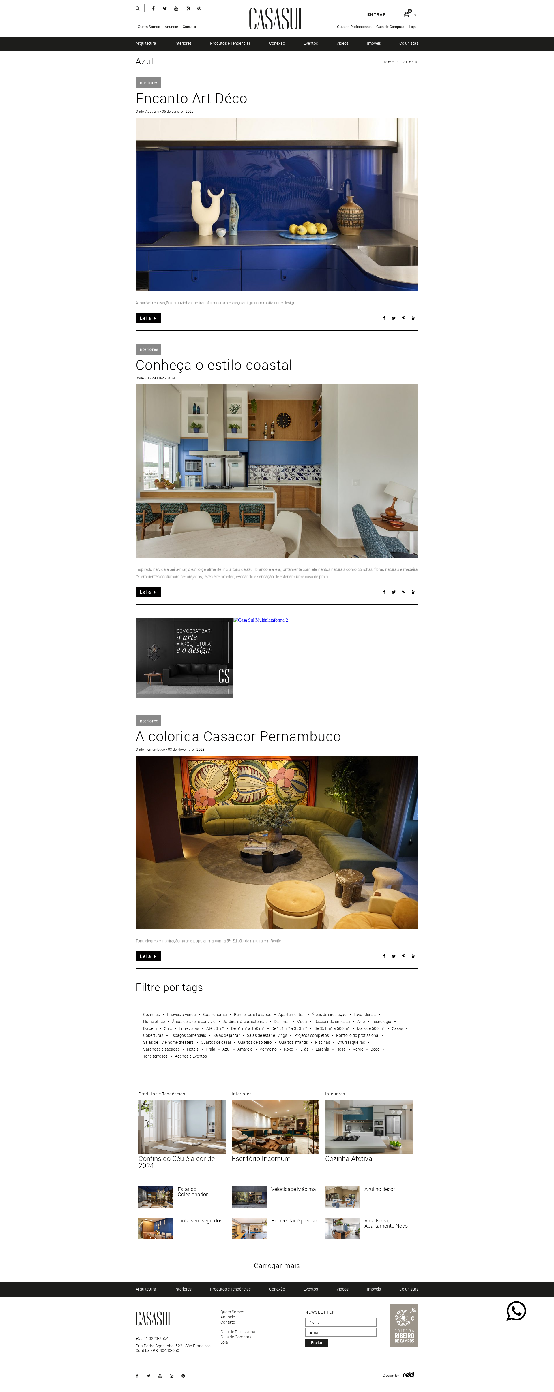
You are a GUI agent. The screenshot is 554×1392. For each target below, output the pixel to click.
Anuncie (171, 26)
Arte (361, 1021)
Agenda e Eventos (191, 1056)
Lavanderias (365, 1014)
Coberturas (153, 1035)
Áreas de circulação (329, 1014)
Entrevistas (189, 1028)
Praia (210, 1049)
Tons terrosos (155, 1056)
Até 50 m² (215, 1028)
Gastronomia (215, 1014)
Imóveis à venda (181, 1014)
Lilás (304, 1049)
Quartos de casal (216, 1042)
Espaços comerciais (188, 1035)
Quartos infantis (293, 1042)
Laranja (322, 1049)
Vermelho (268, 1049)
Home (388, 61)
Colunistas (408, 43)
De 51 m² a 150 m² (247, 1028)
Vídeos (342, 43)
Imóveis (374, 43)
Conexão (277, 43)
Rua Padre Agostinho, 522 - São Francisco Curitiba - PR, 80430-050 (173, 1348)
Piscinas (322, 1042)
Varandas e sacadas (161, 1049)
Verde (358, 1049)
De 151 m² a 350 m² (289, 1028)
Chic (168, 1028)
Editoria (409, 61)
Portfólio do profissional (357, 1035)
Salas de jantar (226, 1035)
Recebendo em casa (332, 1021)
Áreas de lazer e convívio (194, 1021)
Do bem (150, 1028)
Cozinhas (151, 1014)
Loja (412, 26)
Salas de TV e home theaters (168, 1042)
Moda (302, 1021)
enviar (317, 1342)
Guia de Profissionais (354, 26)
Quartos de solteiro (255, 1042)
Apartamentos (291, 1014)
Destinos (281, 1021)
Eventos (311, 43)
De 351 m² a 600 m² (332, 1028)
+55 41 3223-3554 (152, 1338)
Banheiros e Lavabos (252, 1014)
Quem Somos (149, 26)
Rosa (341, 1049)
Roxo (288, 1049)
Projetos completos (311, 1035)
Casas (397, 1028)
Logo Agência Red (408, 1375)
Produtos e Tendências (230, 43)
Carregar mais (277, 1265)
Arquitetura (146, 43)
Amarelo (244, 1049)
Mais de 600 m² (371, 1028)
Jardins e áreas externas (245, 1021)
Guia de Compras (390, 26)
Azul (226, 1049)
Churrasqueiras (351, 1042)
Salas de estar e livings (267, 1035)
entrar (376, 14)
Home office (154, 1021)
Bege (374, 1049)
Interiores (183, 43)
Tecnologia (381, 1021)
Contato (189, 26)
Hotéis (193, 1049)
